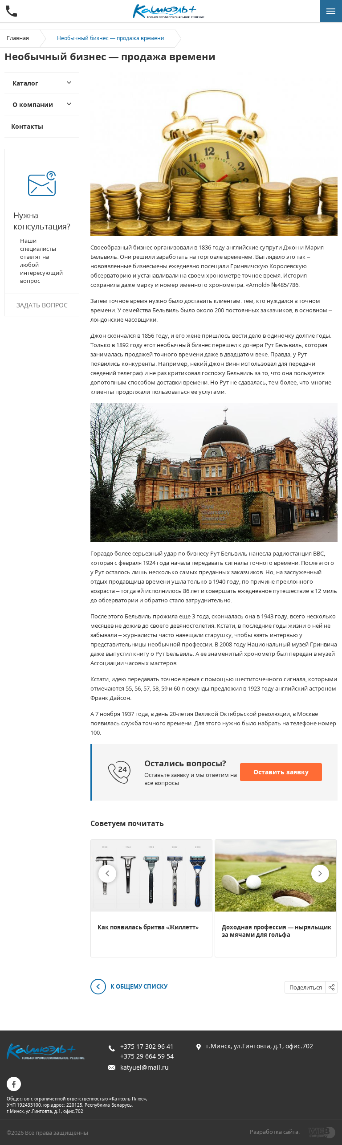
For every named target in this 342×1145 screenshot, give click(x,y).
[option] (151, 898)
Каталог (25, 83)
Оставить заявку (281, 772)
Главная (18, 38)
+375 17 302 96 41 (147, 1046)
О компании (32, 104)
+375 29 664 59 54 (147, 1056)
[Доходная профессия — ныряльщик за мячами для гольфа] (275, 876)
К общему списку (138, 986)
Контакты (27, 126)
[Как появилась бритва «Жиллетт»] (151, 876)
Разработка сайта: (275, 1132)
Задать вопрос (42, 305)
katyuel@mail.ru (144, 1067)
